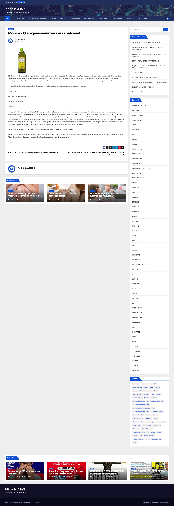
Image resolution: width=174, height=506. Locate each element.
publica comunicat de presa (141, 432)
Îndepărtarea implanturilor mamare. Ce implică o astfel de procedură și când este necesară (25, 195)
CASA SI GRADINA (18, 19)
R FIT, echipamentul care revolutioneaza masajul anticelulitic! (34, 152)
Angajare (135, 391)
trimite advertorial (138, 439)
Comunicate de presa (157, 411)
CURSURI (135, 192)
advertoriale (153, 384)
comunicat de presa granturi (155, 401)
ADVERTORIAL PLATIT (140, 105)
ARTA (134, 125)
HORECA (135, 240)
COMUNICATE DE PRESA (38, 19)
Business (158, 394)
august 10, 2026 (138, 476)
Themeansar (36, 502)
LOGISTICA (136, 288)
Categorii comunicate (150, 397)
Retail (153, 432)
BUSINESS (136, 144)
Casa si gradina (137, 397)
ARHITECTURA (137, 120)
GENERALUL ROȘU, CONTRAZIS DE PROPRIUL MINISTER (107, 472)
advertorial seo (137, 387)
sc (19, 199)
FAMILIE (135, 216)
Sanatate (159, 432)
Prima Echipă (157, 425)
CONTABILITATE (138, 178)
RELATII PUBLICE (138, 317)
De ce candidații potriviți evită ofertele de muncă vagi (149, 82)
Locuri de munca (161, 422)
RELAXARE (136, 322)
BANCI (134, 139)
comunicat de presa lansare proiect (143, 408)
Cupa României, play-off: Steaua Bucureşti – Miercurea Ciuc (66, 472)
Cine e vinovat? (137, 92)
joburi (147, 422)
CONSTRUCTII (75, 19)
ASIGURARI (136, 130)
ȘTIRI (134, 442)
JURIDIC (135, 279)
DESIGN (135, 197)
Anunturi (156, 391)
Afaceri (146, 387)
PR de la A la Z (15, 9)
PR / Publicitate (146, 425)
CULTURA (135, 187)
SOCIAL (135, 337)
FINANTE (135, 231)
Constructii (136, 415)
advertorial (144, 384)
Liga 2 (153, 422)
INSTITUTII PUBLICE (139, 264)
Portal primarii (104, 19)
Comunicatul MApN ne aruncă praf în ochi (146, 42)
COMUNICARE (89, 19)
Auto (153, 394)
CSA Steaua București (152, 415)
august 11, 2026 (97, 476)
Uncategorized (137, 370)
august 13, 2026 (56, 476)
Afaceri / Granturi (155, 387)
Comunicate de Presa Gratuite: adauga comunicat (156, 502)
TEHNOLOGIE (137, 351)
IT (132, 274)
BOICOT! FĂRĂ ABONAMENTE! (143, 87)
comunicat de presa (139, 401)
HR (133, 245)
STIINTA (135, 346)
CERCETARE (137, 154)
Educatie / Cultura (138, 418)
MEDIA (134, 293)
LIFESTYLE (118, 19)
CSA (142, 415)
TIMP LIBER (136, 356)
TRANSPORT (137, 361)
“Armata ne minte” (138, 72)
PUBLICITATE (137, 308)
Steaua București (149, 435)
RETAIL (134, 327)
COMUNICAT (136, 163)
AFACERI (135, 110)
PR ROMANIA (21, 39)
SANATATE (11, 29)
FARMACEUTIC (137, 221)
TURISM (135, 366)
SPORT (63, 19)
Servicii (135, 435)
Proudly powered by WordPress (13, 502)
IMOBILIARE (136, 250)
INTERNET (136, 269)
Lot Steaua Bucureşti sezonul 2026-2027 (145, 77)
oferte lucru (136, 425)
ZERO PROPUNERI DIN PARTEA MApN (146, 61)
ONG (134, 303)
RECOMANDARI (137, 313)
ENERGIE (135, 211)
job (142, 422)
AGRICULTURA (137, 115)
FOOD (134, 236)
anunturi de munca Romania (141, 394)
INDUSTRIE (136, 255)
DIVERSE (135, 202)
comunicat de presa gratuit (141, 404)
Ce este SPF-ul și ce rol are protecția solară (62, 194)
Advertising (136, 384)
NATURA (135, 298)
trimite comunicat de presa (153, 439)
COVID (134, 183)
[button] (164, 19)
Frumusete (136, 422)
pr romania (136, 428)
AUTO (54, 19)
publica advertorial (147, 428)
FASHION (135, 226)
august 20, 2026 (14, 476)
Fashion (156, 418)
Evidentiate (148, 418)
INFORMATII (136, 260)
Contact (148, 19)
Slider (140, 435)
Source (10, 142)
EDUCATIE (136, 207)
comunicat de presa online (141, 411)
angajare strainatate (146, 391)
